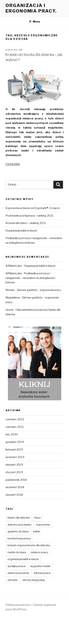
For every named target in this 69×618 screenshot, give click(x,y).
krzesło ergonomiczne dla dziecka (29, 545)
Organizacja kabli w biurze (21, 230)
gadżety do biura (18, 531)
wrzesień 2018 (15, 487)
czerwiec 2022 (15, 419)
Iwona (9, 309)
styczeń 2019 (14, 472)
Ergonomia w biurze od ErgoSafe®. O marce (33, 208)
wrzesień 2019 (15, 457)
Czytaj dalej (13, 164)
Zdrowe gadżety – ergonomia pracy (39, 290)
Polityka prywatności (18, 604)
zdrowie (12, 580)
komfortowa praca (19, 538)
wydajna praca (16, 566)
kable (36, 531)
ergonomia (43, 524)
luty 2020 (12, 434)
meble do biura (17, 552)
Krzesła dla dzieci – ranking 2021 (26, 223)
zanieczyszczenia (18, 573)
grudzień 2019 (15, 442)
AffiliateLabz (14, 265)
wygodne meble (40, 566)
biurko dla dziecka (19, 517)
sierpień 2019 (14, 464)
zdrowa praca (42, 573)
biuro (37, 517)
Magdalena (13, 297)
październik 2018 (16, 479)
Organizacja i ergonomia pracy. (31, 8)
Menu (36, 21)
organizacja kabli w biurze (23, 559)
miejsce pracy (39, 552)
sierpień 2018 (14, 494)
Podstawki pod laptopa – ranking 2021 (30, 215)
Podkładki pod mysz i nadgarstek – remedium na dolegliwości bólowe (30, 278)
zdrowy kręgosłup (33, 580)
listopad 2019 (14, 449)
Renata (10, 290)
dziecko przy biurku (19, 524)
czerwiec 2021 (15, 427)
